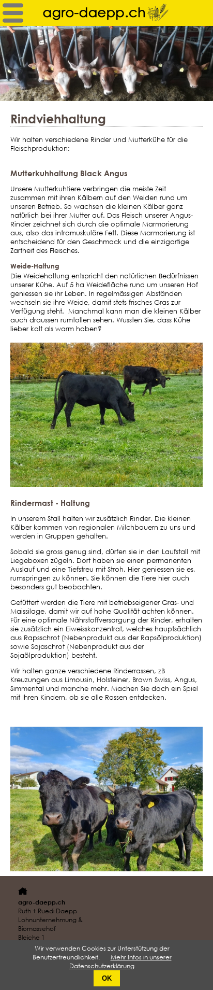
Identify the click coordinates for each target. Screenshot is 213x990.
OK (107, 978)
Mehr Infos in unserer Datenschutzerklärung (120, 961)
